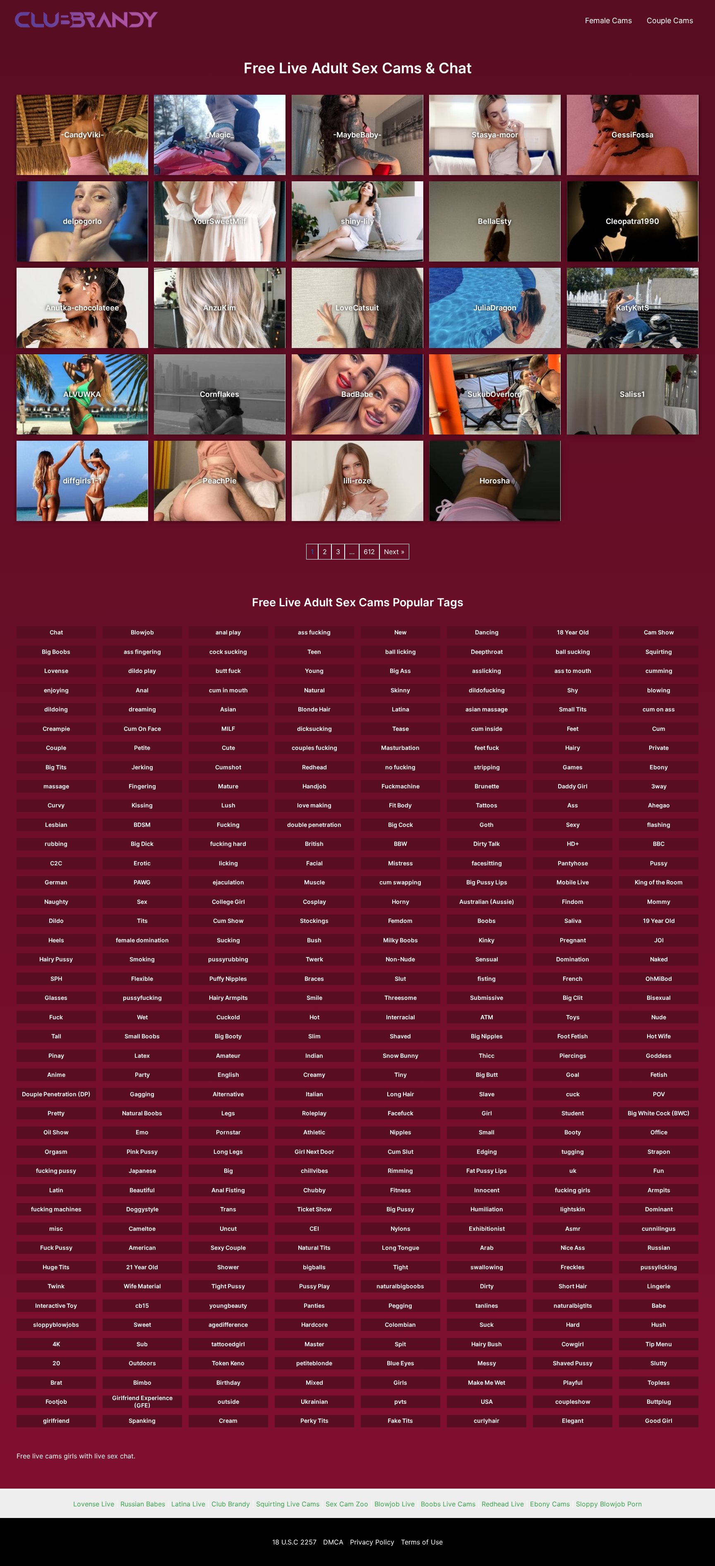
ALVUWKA (82, 394)
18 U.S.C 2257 (294, 1542)
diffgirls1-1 (82, 480)
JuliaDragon (494, 307)
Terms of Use (422, 1542)
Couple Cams (670, 20)
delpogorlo (82, 221)
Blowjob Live (394, 1504)
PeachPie (220, 480)
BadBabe (357, 394)
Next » (394, 552)
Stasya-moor (495, 134)
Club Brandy (230, 1504)
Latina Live (188, 1504)
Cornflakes (219, 394)
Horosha (495, 480)
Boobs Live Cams (448, 1504)
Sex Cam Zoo (347, 1504)
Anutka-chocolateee (82, 307)
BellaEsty (494, 221)
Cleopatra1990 (632, 221)
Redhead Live (503, 1504)
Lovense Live (93, 1504)
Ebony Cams (550, 1504)
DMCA (333, 1542)
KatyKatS (632, 307)
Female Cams (608, 20)
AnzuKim (219, 307)
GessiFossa (632, 134)
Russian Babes (142, 1504)
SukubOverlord (495, 394)
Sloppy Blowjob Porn (609, 1504)
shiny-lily (357, 221)
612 (369, 552)
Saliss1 (632, 394)
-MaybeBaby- (357, 134)
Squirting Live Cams (287, 1504)
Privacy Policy (372, 1542)
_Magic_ (220, 134)
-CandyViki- (82, 134)
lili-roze (357, 480)
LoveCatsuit (357, 307)
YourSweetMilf (219, 221)
